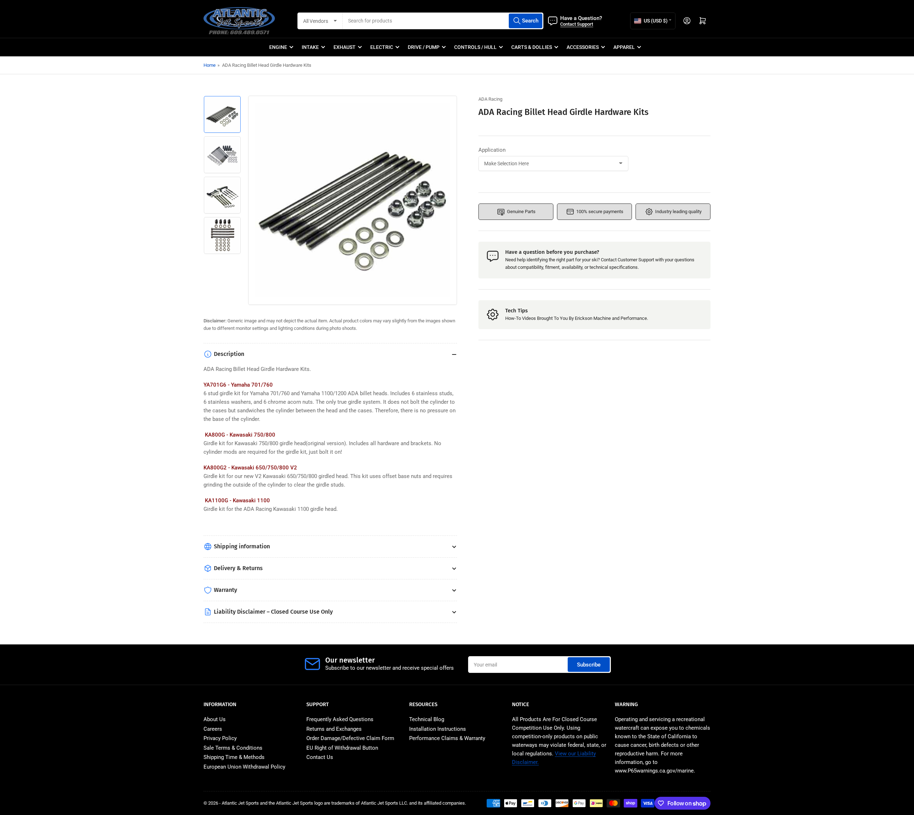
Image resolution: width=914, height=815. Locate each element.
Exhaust (344, 47)
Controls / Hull (475, 47)
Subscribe (589, 664)
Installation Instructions (437, 729)
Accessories (583, 47)
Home (210, 65)
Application (492, 150)
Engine (278, 47)
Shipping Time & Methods (234, 757)
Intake (310, 47)
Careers (213, 729)
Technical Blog (426, 719)
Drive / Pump (424, 47)
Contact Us (319, 757)
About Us (215, 719)
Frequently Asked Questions (339, 719)
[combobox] (443, 20)
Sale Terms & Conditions (233, 748)
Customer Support (636, 259)
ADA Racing (490, 99)
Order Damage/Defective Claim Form (350, 738)
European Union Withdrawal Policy (244, 767)
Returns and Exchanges (334, 729)
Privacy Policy (220, 738)
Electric (381, 47)
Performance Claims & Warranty (447, 738)
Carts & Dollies (531, 47)
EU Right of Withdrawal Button (342, 748)
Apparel (624, 47)
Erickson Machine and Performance (611, 318)
